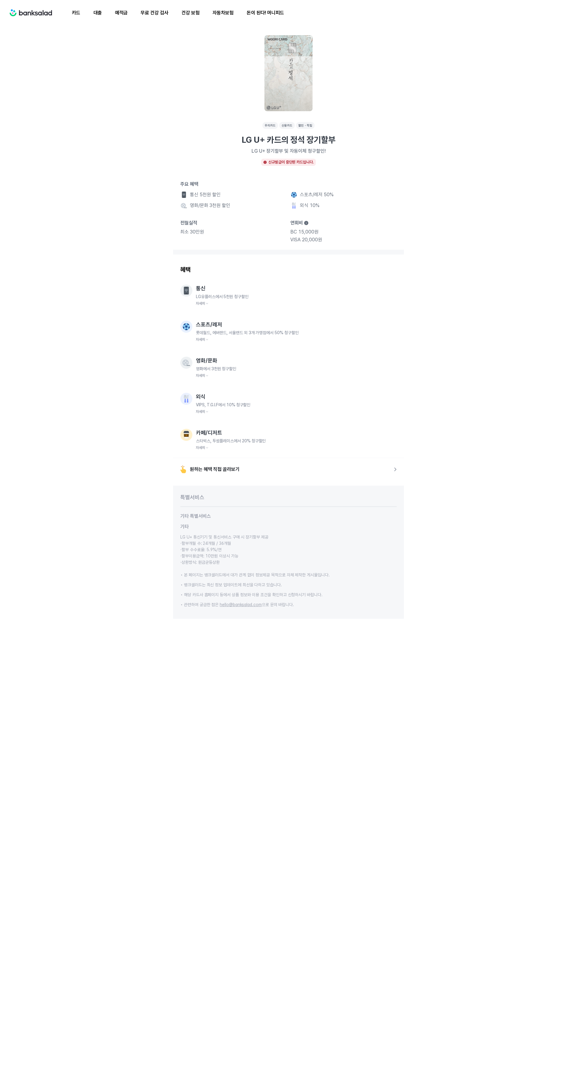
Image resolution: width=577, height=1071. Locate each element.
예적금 (121, 13)
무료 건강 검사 (154, 13)
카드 (76, 13)
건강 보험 (191, 13)
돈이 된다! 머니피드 (265, 13)
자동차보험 (223, 13)
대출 (97, 13)
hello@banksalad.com (241, 604)
